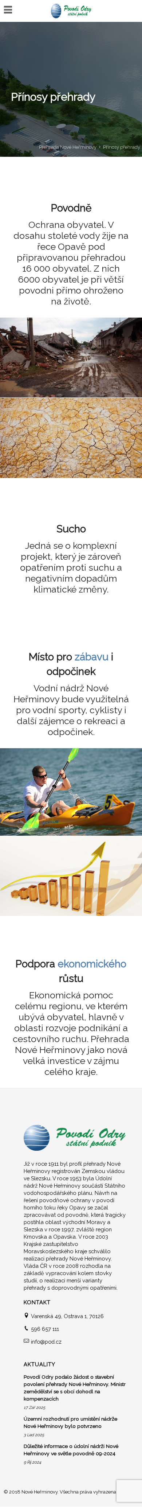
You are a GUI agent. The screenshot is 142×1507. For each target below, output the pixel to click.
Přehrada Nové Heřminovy (67, 147)
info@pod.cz (46, 1342)
